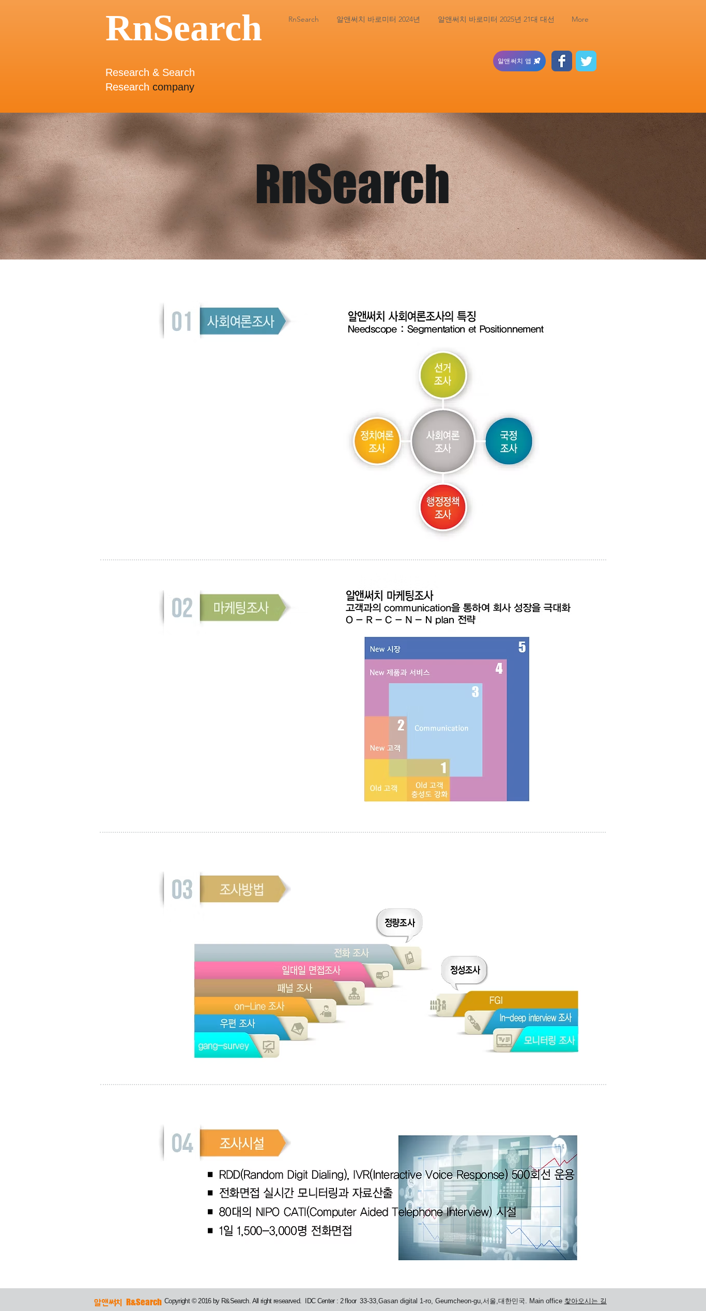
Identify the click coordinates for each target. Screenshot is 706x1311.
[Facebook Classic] (561, 61)
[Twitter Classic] (586, 61)
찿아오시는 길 (585, 1301)
